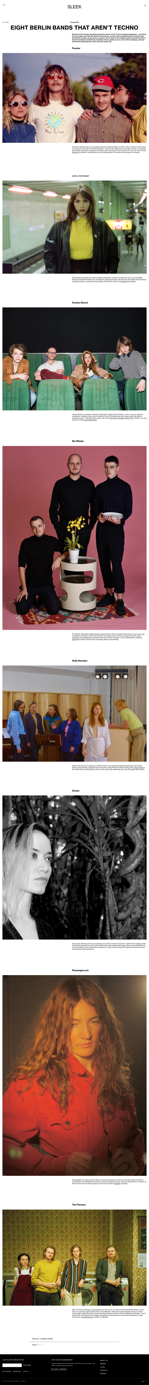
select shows (138, 767)
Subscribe (27, 1365)
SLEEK (74, 7)
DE (146, 1381)
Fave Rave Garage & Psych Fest (121, 418)
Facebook (124, 281)
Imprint (103, 1363)
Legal (102, 1367)
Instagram (6, 1371)
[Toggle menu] (3, 5)
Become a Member (59, 1369)
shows (74, 639)
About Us (104, 1360)
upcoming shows (90, 420)
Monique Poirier (47, 1338)
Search (103, 1373)
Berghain (117, 1183)
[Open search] (145, 5)
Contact (104, 1370)
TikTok (25, 1371)
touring (74, 152)
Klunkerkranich (87, 1317)
